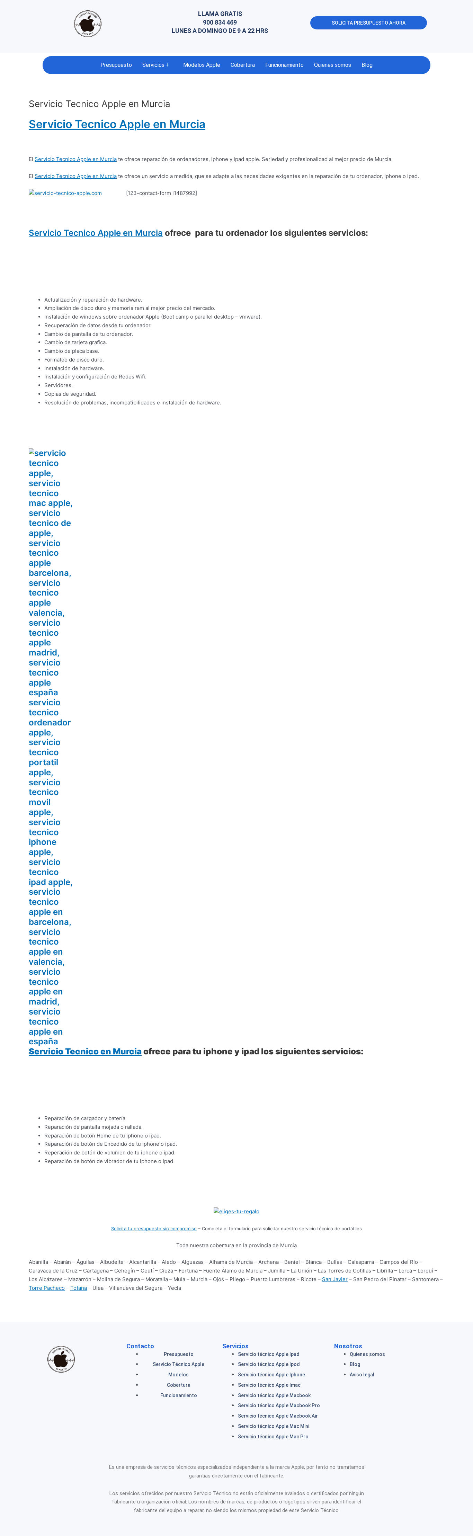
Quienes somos (332, 65)
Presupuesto (116, 65)
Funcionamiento (284, 65)
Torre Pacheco (47, 1288)
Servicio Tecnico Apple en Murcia (117, 124)
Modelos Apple (201, 65)
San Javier (335, 1279)
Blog (367, 65)
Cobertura (243, 65)
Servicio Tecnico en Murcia (85, 1051)
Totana (78, 1288)
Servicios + (155, 65)
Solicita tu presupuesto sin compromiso (154, 1228)
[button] (157, 65)
